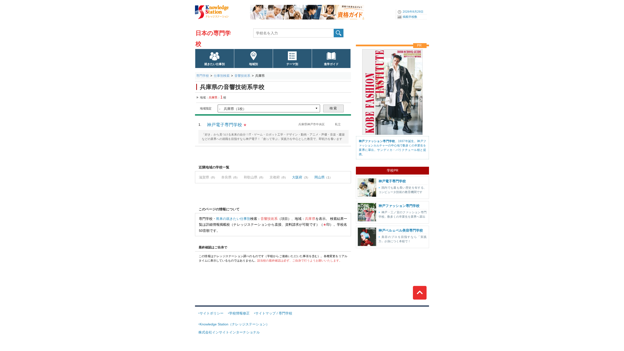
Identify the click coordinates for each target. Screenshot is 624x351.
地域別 (253, 64)
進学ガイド (331, 64)
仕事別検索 (222, 76)
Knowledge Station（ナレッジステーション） (234, 324)
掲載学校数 (410, 17)
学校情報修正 (239, 313)
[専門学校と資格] (307, 7)
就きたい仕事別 (214, 64)
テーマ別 (292, 64)
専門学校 (202, 76)
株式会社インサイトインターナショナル (229, 332)
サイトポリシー (212, 313)
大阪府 (297, 177)
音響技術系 (242, 76)
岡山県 (319, 177)
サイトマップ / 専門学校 (273, 313)
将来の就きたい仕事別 (233, 219)
